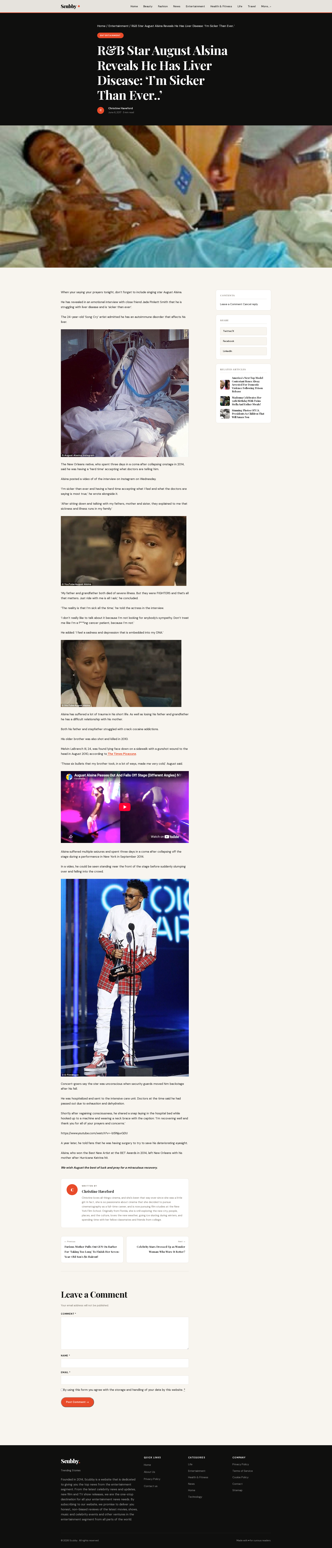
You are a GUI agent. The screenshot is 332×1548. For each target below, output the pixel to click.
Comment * (68, 1313)
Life (240, 6)
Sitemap (237, 1490)
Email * (65, 1372)
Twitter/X (228, 331)
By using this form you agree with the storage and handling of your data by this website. (124, 1390)
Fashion (163, 6)
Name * (65, 1355)
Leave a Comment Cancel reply (239, 304)
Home (134, 6)
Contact (237, 1484)
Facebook (228, 341)
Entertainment (195, 6)
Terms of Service (242, 1471)
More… (265, 6)
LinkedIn (227, 351)
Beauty (148, 6)
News (176, 6)
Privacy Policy (152, 1479)
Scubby (68, 6)
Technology (195, 1497)
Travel (252, 6)
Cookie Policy (240, 1477)
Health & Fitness (221, 6)
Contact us (151, 1486)
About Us (149, 1472)
